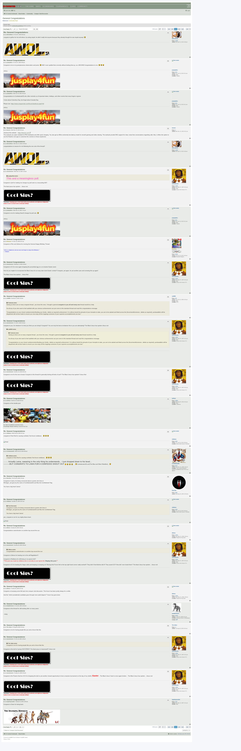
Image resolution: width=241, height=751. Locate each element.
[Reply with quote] (168, 33)
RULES (188, 7)
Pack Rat (174, 490)
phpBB (10, 737)
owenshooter (175, 183)
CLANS (72, 6)
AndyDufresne (175, 613)
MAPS (38, 6)
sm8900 (174, 296)
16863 (176, 400)
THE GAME (29, 6)
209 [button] (187, 29)
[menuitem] (13, 10)
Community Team (13, 20)
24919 (176, 615)
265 (176, 298)
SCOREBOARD (48, 6)
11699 (176, 40)
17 (175, 627)
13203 (176, 535)
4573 (176, 465)
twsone (174, 127)
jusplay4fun (175, 70)
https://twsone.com (23, 132)
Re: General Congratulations (16, 32)
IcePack (174, 398)
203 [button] (172, 29)
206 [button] (182, 29)
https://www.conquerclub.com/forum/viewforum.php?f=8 (27, 103)
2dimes (173, 532)
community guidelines (17, 25)
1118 (176, 701)
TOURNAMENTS (62, 6)
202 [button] (169, 29)
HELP (189, 5)
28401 (176, 254)
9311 (176, 72)
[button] (159, 29)
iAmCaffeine (175, 38)
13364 (176, 185)
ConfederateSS (175, 463)
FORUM (188, 4)
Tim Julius (174, 625)
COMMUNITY (82, 6)
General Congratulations (14, 18)
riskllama (174, 439)
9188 (176, 441)
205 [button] (179, 29)
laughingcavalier (176, 699)
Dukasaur (174, 248)
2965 (176, 492)
